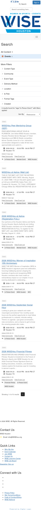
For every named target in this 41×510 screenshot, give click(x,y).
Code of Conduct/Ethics (13, 497)
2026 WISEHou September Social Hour (17, 306)
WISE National (10, 499)
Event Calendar (10, 451)
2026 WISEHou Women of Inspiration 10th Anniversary (19, 262)
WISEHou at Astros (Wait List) (15, 172)
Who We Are (9, 449)
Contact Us (9, 456)
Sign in (36, 2)
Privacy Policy (9, 493)
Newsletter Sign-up (7, 464)
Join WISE (8, 454)
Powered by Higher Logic (20, 509)
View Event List (19, 156)
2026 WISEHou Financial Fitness (17, 351)
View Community (7, 156)
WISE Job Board (10, 461)
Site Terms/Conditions (12, 495)
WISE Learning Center (13, 458)
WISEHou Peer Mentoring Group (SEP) (16, 127)
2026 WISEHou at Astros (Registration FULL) (13, 217)
